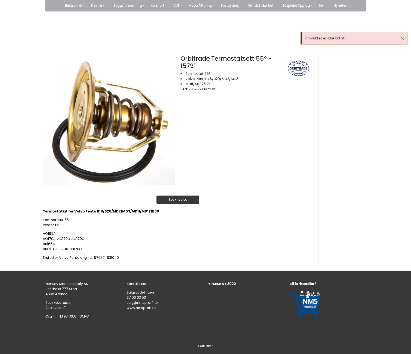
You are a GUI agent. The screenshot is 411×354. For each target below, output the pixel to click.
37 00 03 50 (136, 297)
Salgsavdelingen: (141, 292)
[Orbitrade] (298, 68)
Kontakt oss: (137, 283)
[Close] (402, 38)
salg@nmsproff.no (142, 302)
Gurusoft (205, 345)
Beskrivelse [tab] (177, 199)
